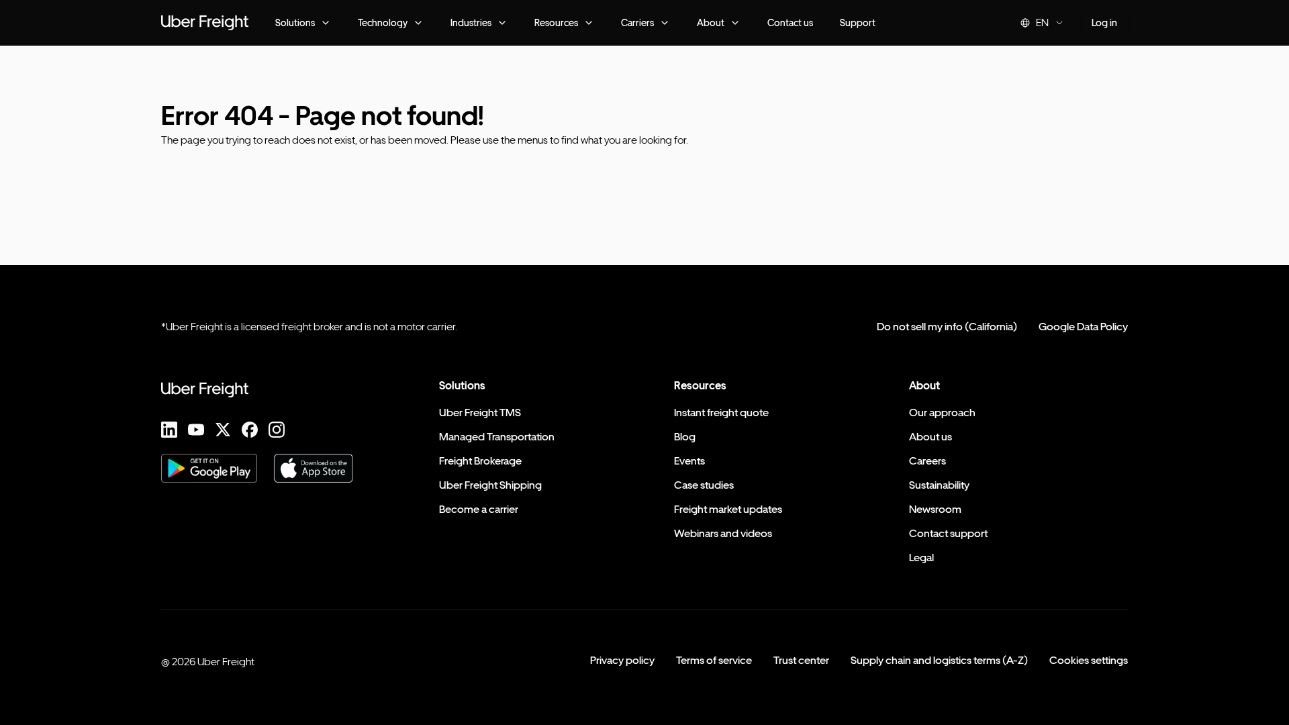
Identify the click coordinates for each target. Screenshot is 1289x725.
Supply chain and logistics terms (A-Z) (939, 660)
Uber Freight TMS (480, 412)
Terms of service (714, 660)
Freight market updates (728, 509)
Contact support (948, 533)
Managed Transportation (497, 436)
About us (930, 436)
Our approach (942, 412)
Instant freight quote (721, 412)
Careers (927, 460)
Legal (921, 557)
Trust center (801, 660)
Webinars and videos (723, 533)
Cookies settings (1088, 660)
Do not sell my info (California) (947, 326)
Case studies (704, 485)
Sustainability (939, 485)
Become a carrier (478, 509)
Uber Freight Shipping (490, 485)
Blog (685, 436)
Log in (1104, 22)
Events (689, 460)
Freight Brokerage (480, 460)
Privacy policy (622, 660)
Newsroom (935, 509)
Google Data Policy (1083, 326)
